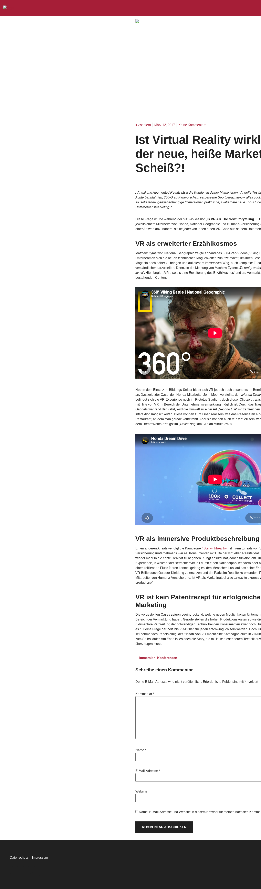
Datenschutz (19, 857)
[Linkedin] (15, 871)
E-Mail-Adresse (147, 771)
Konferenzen (167, 658)
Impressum (40, 857)
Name (140, 750)
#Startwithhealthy (214, 548)
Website (141, 791)
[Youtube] (37, 871)
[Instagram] (26, 871)
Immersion (147, 658)
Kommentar (144, 694)
